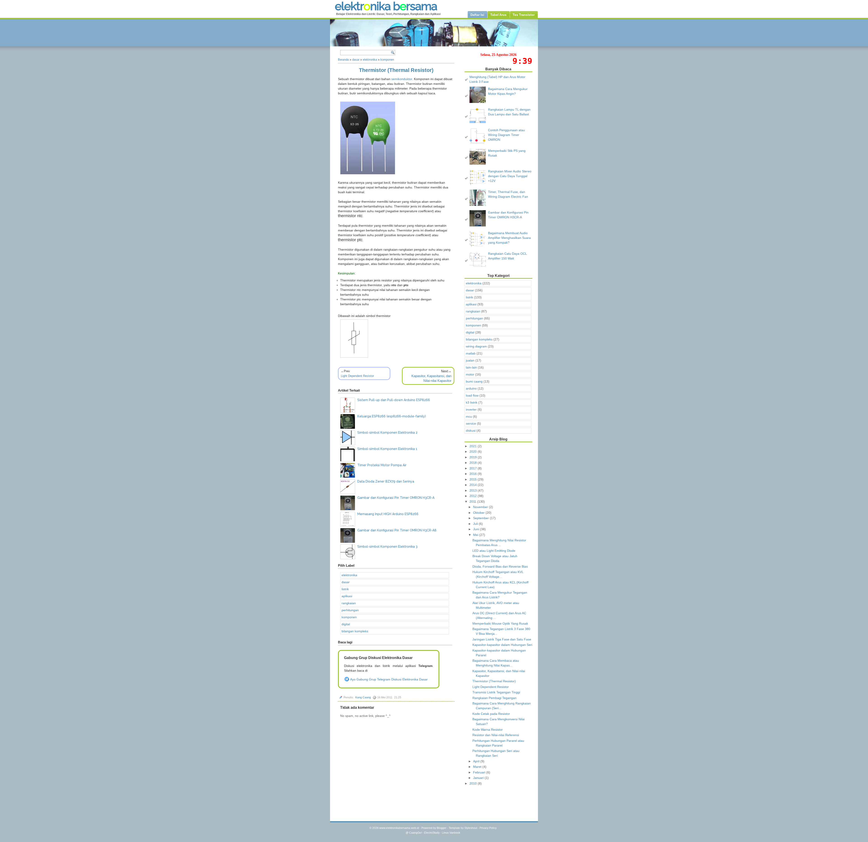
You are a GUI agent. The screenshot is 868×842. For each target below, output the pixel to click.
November (481, 507)
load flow (472, 395)
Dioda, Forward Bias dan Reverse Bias (500, 566)
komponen (349, 617)
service (471, 423)
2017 (473, 468)
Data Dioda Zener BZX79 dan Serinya (385, 481)
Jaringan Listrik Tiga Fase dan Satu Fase (501, 639)
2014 (473, 485)
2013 (473, 490)
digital (346, 624)
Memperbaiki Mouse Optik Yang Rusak (500, 623)
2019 (473, 457)
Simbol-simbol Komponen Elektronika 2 (387, 432)
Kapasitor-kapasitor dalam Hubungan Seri (502, 645)
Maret (477, 766)
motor (470, 374)
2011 (473, 501)
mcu (469, 416)
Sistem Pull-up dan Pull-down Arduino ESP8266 (393, 400)
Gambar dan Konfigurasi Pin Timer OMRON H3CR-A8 (396, 530)
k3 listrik (471, 402)
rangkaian (349, 603)
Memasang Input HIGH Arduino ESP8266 (387, 514)
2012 (473, 496)
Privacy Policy (488, 828)
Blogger (441, 828)
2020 (473, 451)
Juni (476, 529)
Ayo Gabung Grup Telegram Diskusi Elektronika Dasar (388, 679)
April (476, 761)
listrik (345, 589)
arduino (471, 388)
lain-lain (471, 367)
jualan (470, 360)
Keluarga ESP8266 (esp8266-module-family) (391, 416)
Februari (479, 772)
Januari (479, 778)
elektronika (349, 575)
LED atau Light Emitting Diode (493, 550)
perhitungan (350, 610)
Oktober (479, 512)
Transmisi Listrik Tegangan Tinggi (496, 692)
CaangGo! (415, 832)
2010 (473, 783)
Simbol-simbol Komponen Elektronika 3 (387, 546)
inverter (471, 409)
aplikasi (347, 596)
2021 (473, 446)
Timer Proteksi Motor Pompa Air (381, 465)
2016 (473, 474)
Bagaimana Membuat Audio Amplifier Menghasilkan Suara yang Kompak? (509, 237)
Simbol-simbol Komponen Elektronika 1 (387, 449)
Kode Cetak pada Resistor (491, 714)
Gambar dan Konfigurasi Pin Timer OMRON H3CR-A (395, 497)
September (481, 518)
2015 (473, 479)
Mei (476, 535)
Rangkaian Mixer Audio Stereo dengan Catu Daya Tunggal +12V (509, 176)
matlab (471, 353)
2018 (473, 462)
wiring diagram (476, 346)
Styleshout (470, 828)
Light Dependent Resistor (357, 376)
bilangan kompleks (355, 631)
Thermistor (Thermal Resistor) (396, 70)
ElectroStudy (432, 832)
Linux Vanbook (451, 832)
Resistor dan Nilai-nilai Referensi (495, 735)
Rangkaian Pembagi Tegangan (494, 698)
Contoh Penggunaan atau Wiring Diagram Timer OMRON (506, 134)
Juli (476, 524)
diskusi (471, 430)
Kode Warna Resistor (487, 729)
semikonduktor (401, 79)
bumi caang (474, 381)
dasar (346, 582)
